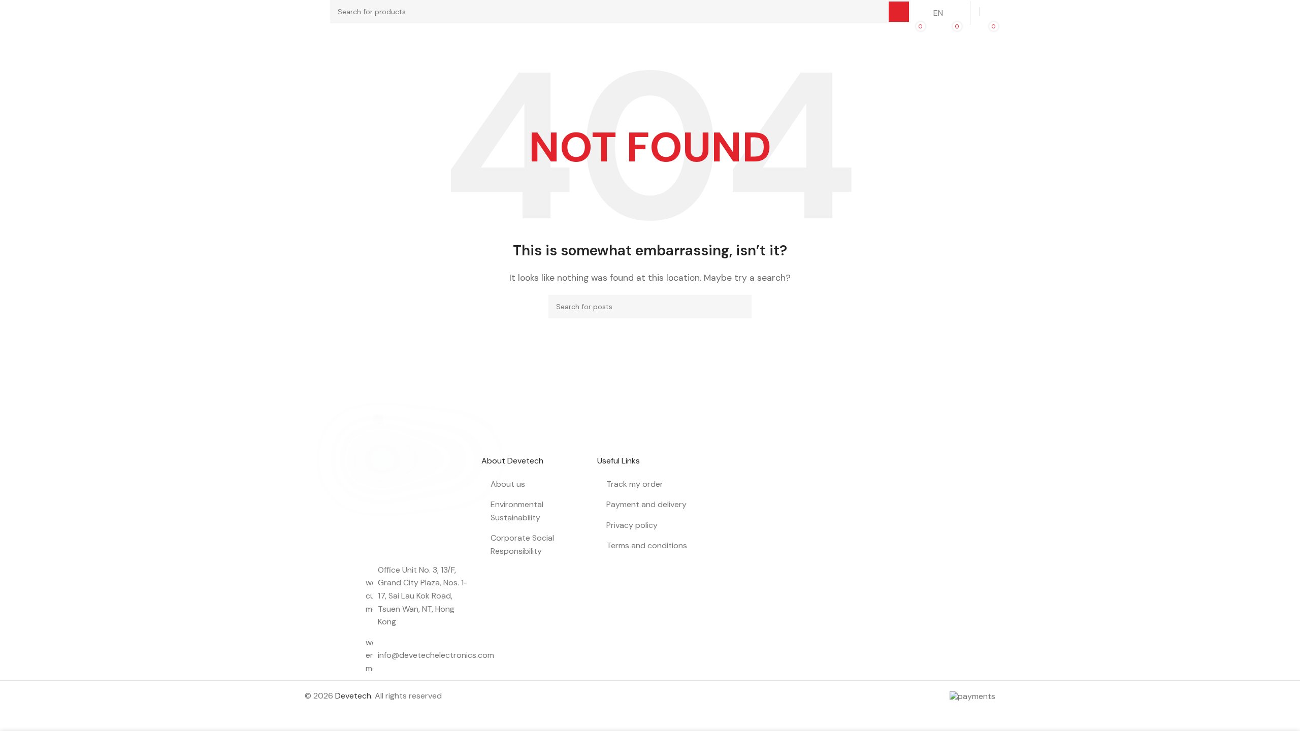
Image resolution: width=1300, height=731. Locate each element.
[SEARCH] (740, 306)
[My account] (991, 12)
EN (938, 13)
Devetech (353, 695)
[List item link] (418, 655)
